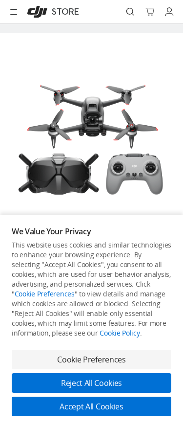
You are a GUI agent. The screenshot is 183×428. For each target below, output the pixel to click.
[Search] (130, 12)
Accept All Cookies (91, 406)
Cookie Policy (120, 333)
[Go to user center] (169, 12)
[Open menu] (13, 12)
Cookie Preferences (45, 293)
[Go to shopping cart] (150, 12)
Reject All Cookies (91, 383)
